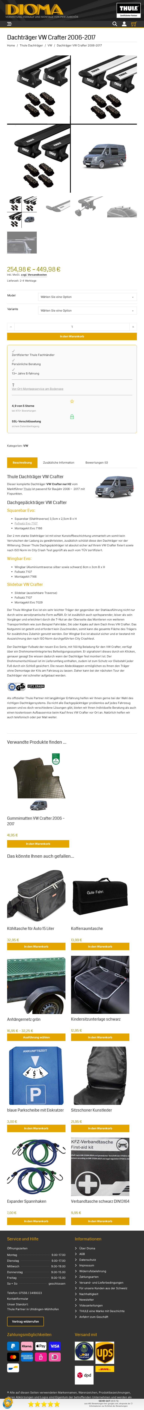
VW (50, 45)
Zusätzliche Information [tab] (58, 462)
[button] (8, 1402)
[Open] (9, 24)
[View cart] (134, 24)
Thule (27, 489)
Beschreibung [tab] (22, 462)
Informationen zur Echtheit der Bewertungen (108, 1406)
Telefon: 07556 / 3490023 (24, 1293)
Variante (12, 309)
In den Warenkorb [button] (38, 844)
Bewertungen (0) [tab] (97, 462)
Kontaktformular (17, 1298)
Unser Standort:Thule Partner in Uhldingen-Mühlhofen (33, 1307)
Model (11, 295)
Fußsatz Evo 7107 (26, 523)
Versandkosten (37, 274)
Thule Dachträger (31, 45)
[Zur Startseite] (72, 10)
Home (11, 45)
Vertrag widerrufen (25, 1321)
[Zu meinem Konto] (124, 24)
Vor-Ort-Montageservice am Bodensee (37, 389)
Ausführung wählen (36, 1037)
